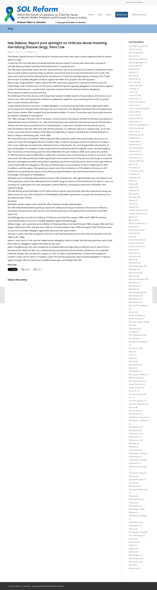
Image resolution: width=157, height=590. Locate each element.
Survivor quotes (136, 400)
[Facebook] (147, 2)
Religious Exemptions (139, 341)
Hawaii (132, 207)
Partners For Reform (134, 2)
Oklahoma (133, 328)
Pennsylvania (135, 335)
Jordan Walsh (135, 243)
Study (131, 367)
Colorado (133, 167)
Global (132, 200)
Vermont (133, 542)
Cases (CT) (133, 95)
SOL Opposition (136, 381)
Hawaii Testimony (137, 210)
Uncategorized (30, 52)
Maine (132, 259)
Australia (133, 233)
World (131, 565)
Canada (132, 88)
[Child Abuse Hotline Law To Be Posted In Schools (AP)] (2, 295)
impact (132, 361)
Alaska (132, 72)
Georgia (132, 197)
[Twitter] (151, 2)
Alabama (133, 69)
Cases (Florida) (135, 101)
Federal (132, 187)
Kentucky (133, 253)
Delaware (133, 177)
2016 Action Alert (136, 59)
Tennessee (134, 410)
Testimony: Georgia (138, 466)
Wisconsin (133, 561)
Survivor (133, 390)
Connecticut (134, 170)
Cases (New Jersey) (138, 108)
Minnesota (134, 272)
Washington (134, 555)
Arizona (132, 75)
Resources (134, 348)
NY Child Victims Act (137, 322)
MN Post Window (136, 279)
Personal (133, 338)
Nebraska (133, 285)
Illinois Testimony (137, 223)
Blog (10, 28)
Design (132, 184)
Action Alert (134, 65)
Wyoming (133, 568)
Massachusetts (136, 266)
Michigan (133, 269)
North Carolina (135, 315)
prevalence (134, 364)
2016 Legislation (136, 62)
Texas (131, 528)
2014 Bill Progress (137, 46)
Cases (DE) (134, 98)
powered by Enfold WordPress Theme (48, 586)
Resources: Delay (137, 374)
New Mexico (134, 298)
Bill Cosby (133, 82)
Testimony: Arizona (138, 417)
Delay (131, 180)
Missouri (133, 275)
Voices (132, 551)
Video (131, 545)
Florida (132, 193)
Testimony (133, 413)
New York (133, 302)
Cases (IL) (133, 105)
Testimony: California (138, 420)
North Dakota (135, 318)
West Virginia (135, 558)
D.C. (130, 397)
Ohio (131, 325)
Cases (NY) (134, 111)
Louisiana (133, 256)
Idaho (131, 216)
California (133, 85)
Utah (131, 538)
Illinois (132, 220)
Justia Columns (135, 246)
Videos (132, 548)
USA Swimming (135, 535)
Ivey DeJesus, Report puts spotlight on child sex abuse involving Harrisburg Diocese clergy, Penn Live (57, 45)
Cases (132, 92)
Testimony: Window (138, 515)
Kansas (132, 249)
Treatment (133, 371)
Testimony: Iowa (136, 473)
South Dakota (135, 387)
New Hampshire (136, 292)
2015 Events (134, 49)
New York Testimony (138, 305)
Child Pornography (137, 124)
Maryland (133, 262)
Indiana (132, 226)
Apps (131, 351)
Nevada (132, 289)
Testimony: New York (138, 489)
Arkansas (133, 78)
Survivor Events (136, 394)
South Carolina (136, 384)
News (131, 312)
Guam (131, 203)
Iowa (131, 236)
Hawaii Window (136, 213)
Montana (133, 282)
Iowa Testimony (136, 239)
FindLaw (132, 190)
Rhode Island (135, 377)
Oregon (132, 331)
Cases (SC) (134, 115)
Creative (133, 174)
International (135, 230)
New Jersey (134, 295)
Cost (131, 354)
